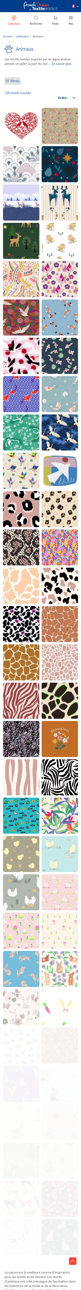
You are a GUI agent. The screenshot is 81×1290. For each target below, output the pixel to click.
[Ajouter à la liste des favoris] (27, 138)
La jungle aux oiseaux (55, 807)
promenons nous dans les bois (57, 156)
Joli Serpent (54, 539)
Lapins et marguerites (54, 960)
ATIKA (10, 271)
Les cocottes (54, 846)
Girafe (10, 654)
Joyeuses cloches (58, 923)
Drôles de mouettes (21, 1267)
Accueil (7, 36)
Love (9, 118)
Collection (22, 36)
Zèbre (49, 769)
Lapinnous (52, 999)
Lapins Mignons (57, 1229)
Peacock (12, 156)
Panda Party (15, 1229)
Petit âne (13, 1114)
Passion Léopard (57, 501)
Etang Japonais (56, 386)
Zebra (10, 693)
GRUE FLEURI (16, 309)
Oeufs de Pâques (19, 923)
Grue (9, 463)
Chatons (12, 1076)
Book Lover (53, 1114)
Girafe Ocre (53, 616)
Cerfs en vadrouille (20, 233)
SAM (48, 194)
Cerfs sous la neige (20, 194)
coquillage (52, 1267)
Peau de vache (56, 578)
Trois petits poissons (14, 807)
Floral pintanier (56, 118)
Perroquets (53, 1191)
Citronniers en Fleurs (55, 1037)
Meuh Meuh (15, 616)
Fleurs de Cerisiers (59, 271)
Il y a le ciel (14, 1038)
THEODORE (14, 1191)
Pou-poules (53, 884)
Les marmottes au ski (58, 232)
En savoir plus (62, 64)
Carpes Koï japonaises (53, 309)
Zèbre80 (12, 731)
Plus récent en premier (52, 107)
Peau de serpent (18, 539)
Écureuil (12, 1152)
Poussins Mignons (20, 846)
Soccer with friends (59, 1076)
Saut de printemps (20, 961)
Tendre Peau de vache (18, 577)
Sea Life (51, 1152)
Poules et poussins (20, 884)
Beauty (50, 731)
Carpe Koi (52, 348)
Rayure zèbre (16, 769)
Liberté (50, 463)
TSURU (11, 348)
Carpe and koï (16, 386)
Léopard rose (16, 501)
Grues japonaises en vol (58, 424)
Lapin (10, 999)
